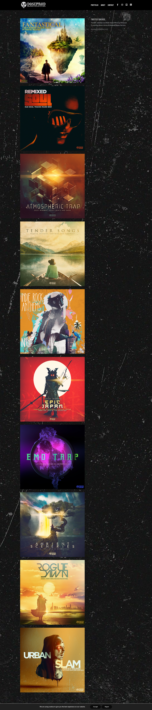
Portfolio (94, 5)
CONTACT (111, 5)
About (103, 5)
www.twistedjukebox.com (99, 29)
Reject (107, 707)
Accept (95, 707)
